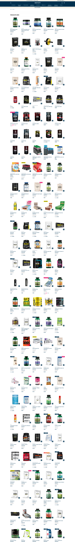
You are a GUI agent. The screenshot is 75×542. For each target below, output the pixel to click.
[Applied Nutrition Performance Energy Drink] (26, 167)
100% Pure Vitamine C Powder (59, 29)
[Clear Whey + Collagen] (37, 381)
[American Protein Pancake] (15, 81)
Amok (33, 106)
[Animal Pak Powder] (49, 134)
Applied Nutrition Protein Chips (37, 174)
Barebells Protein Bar (36, 212)
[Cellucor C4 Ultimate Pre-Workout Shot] (26, 341)
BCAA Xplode (23, 251)
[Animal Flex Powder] (60, 117)
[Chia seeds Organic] (60, 341)
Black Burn (56, 270)
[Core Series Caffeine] (49, 419)
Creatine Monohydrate (47, 463)
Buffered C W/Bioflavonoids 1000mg (14, 309)
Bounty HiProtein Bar (47, 289)
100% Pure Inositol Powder (37, 29)
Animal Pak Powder (47, 140)
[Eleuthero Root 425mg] (37, 533)
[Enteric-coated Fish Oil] (60, 533)
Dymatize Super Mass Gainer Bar (25, 521)
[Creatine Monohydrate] (49, 456)
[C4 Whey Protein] (15, 322)
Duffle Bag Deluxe (13, 520)
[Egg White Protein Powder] (60, 514)
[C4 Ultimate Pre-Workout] (60, 302)
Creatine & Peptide (47, 444)
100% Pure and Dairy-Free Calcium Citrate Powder (25, 30)
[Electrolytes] (26, 533)
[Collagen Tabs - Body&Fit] (37, 400)
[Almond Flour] (60, 62)
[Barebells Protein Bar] (37, 206)
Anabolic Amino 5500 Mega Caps (48, 107)
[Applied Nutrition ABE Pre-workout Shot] (49, 150)
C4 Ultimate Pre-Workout (59, 308)
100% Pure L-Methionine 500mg (49, 29)
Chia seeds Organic (58, 348)
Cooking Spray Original (14, 425)
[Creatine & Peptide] (49, 437)
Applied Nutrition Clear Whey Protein (14, 175)
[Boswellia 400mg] (37, 282)
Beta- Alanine (12, 270)
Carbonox (56, 328)
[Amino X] (15, 100)
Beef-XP (34, 251)
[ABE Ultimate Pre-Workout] (60, 42)
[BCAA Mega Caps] (60, 225)
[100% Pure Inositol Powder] (37, 22)
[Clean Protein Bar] (15, 381)
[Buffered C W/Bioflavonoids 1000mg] (15, 302)
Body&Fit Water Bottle (13, 289)
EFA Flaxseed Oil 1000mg (47, 520)
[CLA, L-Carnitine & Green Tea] (60, 361)
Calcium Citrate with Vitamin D (48, 328)
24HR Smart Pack (24, 49)
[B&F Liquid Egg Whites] (60, 187)
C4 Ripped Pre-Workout (47, 308)
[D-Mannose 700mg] (37, 475)
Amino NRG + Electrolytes (36, 87)
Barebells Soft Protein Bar (59, 212)
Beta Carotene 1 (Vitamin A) (59, 251)
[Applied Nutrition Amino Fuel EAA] (60, 150)
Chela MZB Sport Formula (48, 348)
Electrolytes (23, 540)
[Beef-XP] (37, 244)
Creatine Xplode (57, 463)
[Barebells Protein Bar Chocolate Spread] (49, 206)
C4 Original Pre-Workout (36, 308)
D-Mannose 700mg (35, 482)
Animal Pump (57, 140)
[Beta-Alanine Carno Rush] (26, 263)
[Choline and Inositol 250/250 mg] (26, 361)
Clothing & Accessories (56, 5)
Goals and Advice (19, 5)
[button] (64, 3)
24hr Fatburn (12, 49)
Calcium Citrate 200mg (36, 328)
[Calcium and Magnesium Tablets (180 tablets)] (26, 322)
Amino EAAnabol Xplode (25, 87)
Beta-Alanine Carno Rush (25, 270)
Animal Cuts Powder (24, 123)
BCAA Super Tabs (13, 251)
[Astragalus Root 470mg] (49, 187)
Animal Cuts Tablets (36, 123)
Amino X (11, 106)
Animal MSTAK (12, 140)
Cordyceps (34, 425)
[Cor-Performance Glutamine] (26, 419)
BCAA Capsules (46, 232)
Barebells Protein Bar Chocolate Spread (49, 213)
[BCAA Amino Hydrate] (37, 225)
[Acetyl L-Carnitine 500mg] (26, 62)
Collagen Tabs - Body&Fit (36, 406)
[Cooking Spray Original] (15, 419)
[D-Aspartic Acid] (26, 475)
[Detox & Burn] (15, 494)
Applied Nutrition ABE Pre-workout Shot (48, 157)
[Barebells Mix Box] (26, 206)
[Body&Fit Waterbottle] (26, 282)
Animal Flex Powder (58, 123)
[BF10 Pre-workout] (37, 263)
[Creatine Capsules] (60, 437)
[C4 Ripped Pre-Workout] (49, 302)
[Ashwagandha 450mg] (60, 167)
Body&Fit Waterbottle (24, 289)
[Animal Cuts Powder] (26, 117)
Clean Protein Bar (13, 387)
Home (11, 9)
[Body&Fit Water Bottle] (15, 282)
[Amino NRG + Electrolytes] (37, 81)
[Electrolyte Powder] (15, 533)
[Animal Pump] (60, 134)
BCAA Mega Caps (57, 232)
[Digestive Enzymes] (60, 494)
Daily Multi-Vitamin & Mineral (59, 482)
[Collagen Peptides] (15, 400)
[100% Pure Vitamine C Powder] (60, 22)
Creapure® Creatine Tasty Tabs (37, 444)
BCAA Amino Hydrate (36, 232)
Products (13, 9)
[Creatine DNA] (26, 456)
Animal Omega (23, 140)
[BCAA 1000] (15, 225)
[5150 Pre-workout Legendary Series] (37, 42)
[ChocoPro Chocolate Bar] (15, 361)
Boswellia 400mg (35, 289)
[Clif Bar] (49, 381)
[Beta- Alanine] (15, 263)
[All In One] (49, 62)
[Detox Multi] (26, 494)
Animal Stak (12, 157)
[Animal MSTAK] (15, 134)
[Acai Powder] (15, 62)
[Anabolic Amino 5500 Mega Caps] (49, 100)
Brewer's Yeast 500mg (58, 289)
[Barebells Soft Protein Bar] (60, 206)
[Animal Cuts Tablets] (37, 117)
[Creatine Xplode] (60, 456)
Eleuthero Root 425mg (36, 540)
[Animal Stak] (15, 150)
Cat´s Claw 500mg (13, 348)
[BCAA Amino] (26, 225)
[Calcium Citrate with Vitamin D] (49, 322)
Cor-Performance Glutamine (25, 425)
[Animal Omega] (26, 134)
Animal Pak (34, 140)
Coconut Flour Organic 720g (59, 387)
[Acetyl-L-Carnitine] (37, 62)
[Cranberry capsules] (60, 419)
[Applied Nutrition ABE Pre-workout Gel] (37, 150)
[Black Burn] (60, 263)
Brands (61, 5)
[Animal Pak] (37, 134)
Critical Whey (12, 482)
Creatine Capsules (57, 444)
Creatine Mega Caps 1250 (36, 463)
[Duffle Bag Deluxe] (15, 514)
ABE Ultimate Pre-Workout (59, 49)
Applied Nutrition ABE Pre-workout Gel (37, 157)
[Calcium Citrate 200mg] (37, 322)
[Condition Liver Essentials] (49, 400)
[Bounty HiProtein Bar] (49, 282)
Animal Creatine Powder (14, 123)
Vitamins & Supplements (50, 5)
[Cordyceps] (37, 419)
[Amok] (37, 100)
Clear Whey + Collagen (36, 387)
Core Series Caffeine (47, 425)
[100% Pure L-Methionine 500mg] (49, 22)
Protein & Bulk (26, 5)
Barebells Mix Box (24, 212)
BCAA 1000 (12, 232)
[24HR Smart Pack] (26, 42)
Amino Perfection (46, 87)
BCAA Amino (23, 232)
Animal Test (23, 157)
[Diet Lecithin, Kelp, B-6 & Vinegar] (49, 494)
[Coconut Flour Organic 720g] (60, 381)
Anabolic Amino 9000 (58, 106)
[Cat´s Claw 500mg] (15, 341)
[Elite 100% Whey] (49, 533)
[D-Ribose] (49, 475)
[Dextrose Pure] (37, 494)
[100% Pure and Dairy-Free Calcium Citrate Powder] (26, 22)
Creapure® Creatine (13, 444)
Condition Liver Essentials (48, 406)
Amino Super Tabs (57, 87)
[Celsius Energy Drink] (37, 341)
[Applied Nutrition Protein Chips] (37, 167)
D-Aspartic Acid (23, 482)
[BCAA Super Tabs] (15, 244)
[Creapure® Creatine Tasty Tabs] (37, 437)
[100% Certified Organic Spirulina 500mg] (15, 22)
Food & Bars (38, 5)
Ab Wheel (45, 49)
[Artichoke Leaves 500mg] (49, 167)
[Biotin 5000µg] (49, 263)
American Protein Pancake (14, 87)
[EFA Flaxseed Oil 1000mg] (49, 514)
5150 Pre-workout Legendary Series (37, 50)
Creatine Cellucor (13, 463)
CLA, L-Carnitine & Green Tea (59, 368)
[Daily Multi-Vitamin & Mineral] (60, 475)
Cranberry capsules (58, 425)
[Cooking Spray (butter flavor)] (60, 400)
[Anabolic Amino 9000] (60, 100)
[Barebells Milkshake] (15, 206)
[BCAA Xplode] (26, 244)
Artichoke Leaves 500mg (47, 174)
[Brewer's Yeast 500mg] (60, 282)
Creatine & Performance (32, 5)
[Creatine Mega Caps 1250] (37, 456)
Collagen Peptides (13, 406)
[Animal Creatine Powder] (15, 117)
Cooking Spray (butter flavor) (59, 406)
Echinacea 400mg (35, 520)
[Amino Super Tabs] (60, 81)
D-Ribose (45, 482)
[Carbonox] (60, 322)
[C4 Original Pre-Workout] (37, 302)
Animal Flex (45, 123)
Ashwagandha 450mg (58, 174)
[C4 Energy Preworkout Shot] (26, 302)
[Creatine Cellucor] (15, 456)
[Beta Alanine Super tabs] (49, 244)
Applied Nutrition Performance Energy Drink (26, 175)
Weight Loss (43, 5)
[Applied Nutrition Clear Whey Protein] (15, 167)
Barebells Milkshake (13, 212)
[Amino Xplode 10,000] (26, 100)
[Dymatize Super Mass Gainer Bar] (26, 514)
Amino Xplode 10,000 (24, 106)
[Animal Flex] (49, 117)
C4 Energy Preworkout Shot (25, 308)
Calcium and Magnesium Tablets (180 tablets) (25, 329)
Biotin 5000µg (46, 270)
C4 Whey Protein (13, 328)
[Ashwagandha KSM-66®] (15, 187)
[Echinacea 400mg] (37, 514)
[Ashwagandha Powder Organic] (37, 187)
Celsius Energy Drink (36, 348)
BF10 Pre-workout (35, 270)
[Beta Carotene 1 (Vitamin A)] (60, 244)
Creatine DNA (23, 463)
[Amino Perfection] (49, 81)
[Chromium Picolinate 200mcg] (37, 361)
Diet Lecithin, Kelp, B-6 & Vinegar (47, 501)
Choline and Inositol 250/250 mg (25, 369)
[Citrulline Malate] (49, 361)
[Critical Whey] (15, 475)
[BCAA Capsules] (49, 225)
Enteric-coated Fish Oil (58, 540)
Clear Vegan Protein (24, 387)
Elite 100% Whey (46, 540)
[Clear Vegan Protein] (26, 381)
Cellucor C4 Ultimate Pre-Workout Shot (25, 349)
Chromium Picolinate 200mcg (37, 368)
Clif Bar (45, 387)
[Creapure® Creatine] (15, 437)
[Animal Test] (26, 150)
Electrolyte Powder (13, 540)
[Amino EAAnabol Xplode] (26, 81)
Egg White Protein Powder (59, 520)
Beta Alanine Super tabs (47, 251)
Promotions (13, 5)
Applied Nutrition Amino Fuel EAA (59, 157)
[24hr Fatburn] (15, 42)
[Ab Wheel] (49, 42)
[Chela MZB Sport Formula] (49, 341)
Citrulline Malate (46, 368)
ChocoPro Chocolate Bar (14, 368)
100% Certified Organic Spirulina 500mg (13, 30)
